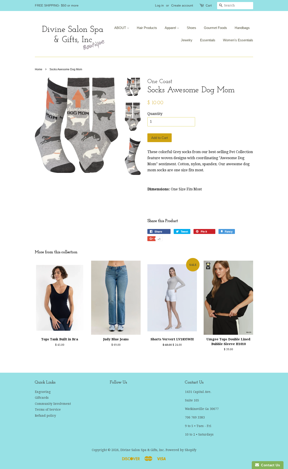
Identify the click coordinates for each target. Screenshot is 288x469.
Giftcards (42, 397)
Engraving (43, 392)
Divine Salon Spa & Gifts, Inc (142, 450)
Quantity (154, 114)
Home (38, 69)
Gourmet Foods (215, 28)
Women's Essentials (238, 40)
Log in (159, 5)
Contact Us (269, 465)
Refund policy (45, 415)
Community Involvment (53, 403)
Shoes (191, 28)
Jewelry (186, 40)
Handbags (242, 28)
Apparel (171, 28)
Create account (182, 5)
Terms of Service (48, 409)
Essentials (207, 40)
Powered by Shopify (181, 450)
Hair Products (147, 28)
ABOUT (120, 28)
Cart (209, 5)
